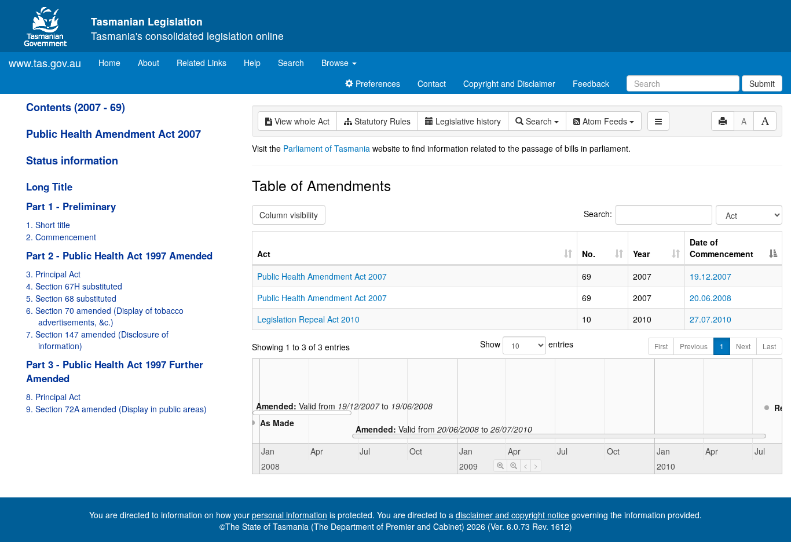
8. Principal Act (53, 396)
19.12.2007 (710, 276)
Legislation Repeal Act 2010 (308, 319)
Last (769, 346)
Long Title (49, 186)
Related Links (201, 62)
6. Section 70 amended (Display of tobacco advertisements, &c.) (105, 316)
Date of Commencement (721, 247)
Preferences (376, 83)
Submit (762, 83)
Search (291, 62)
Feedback (591, 83)
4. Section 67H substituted (74, 286)
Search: (598, 213)
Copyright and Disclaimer (509, 83)
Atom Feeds (604, 121)
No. (588, 253)
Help (252, 62)
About (148, 62)
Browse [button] (336, 62)
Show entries (517, 344)
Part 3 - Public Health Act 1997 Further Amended (114, 371)
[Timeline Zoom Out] (514, 465)
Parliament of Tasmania (326, 148)
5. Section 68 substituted (71, 298)
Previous (694, 346)
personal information (289, 515)
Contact (432, 83)
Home (113, 62)
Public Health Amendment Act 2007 (113, 133)
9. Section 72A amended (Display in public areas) (116, 409)
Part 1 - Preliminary (71, 206)
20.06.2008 (710, 297)
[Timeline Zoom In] (500, 465)
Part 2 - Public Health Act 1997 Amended (119, 255)
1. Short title (48, 224)
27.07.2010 (710, 319)
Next (743, 346)
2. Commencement (61, 237)
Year (641, 253)
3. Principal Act (53, 274)
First (661, 346)
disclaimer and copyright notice (512, 515)
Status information (72, 160)
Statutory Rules (381, 121)
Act (263, 253)
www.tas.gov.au (45, 62)
